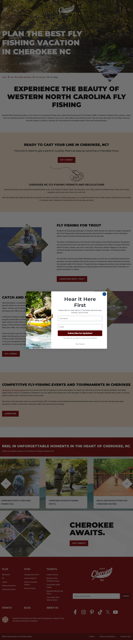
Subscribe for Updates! (80, 333)
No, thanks (80, 344)
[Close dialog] (104, 294)
